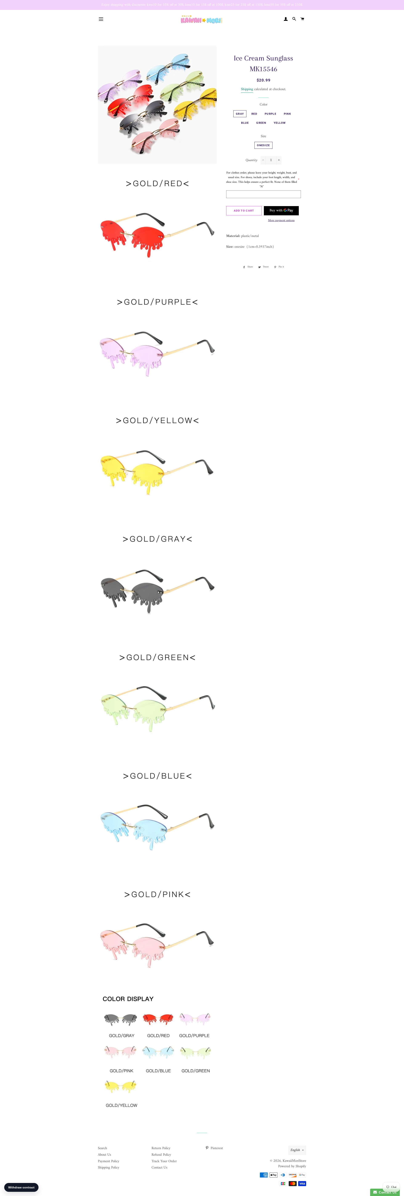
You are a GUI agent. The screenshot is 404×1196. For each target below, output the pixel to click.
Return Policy (161, 1148)
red (254, 113)
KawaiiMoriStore (294, 1161)
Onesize (263, 145)
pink (287, 113)
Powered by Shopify (292, 1166)
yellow (280, 122)
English (295, 1150)
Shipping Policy (108, 1167)
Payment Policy (108, 1161)
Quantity (251, 160)
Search (102, 1148)
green (261, 122)
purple (270, 113)
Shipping (247, 89)
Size (263, 136)
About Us (104, 1155)
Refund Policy (161, 1155)
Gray (240, 113)
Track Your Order (164, 1161)
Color (263, 105)
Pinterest (216, 1148)
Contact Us (159, 1167)
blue (245, 122)
